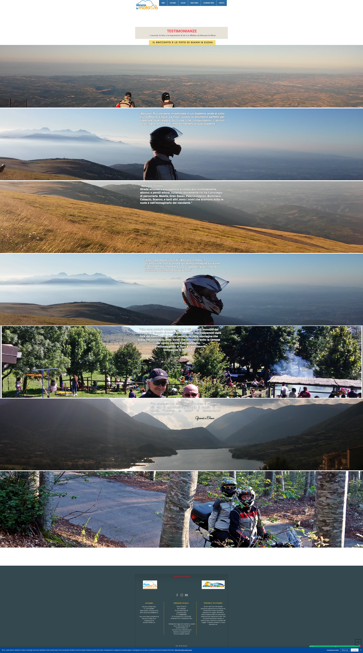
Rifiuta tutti (345, 650)
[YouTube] (186, 595)
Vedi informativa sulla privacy (183, 650)
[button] (183, 3)
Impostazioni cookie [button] (333, 650)
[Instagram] (182, 595)
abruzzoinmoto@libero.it (150, 612)
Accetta (354, 650)
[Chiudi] (361, 649)
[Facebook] (177, 595)
